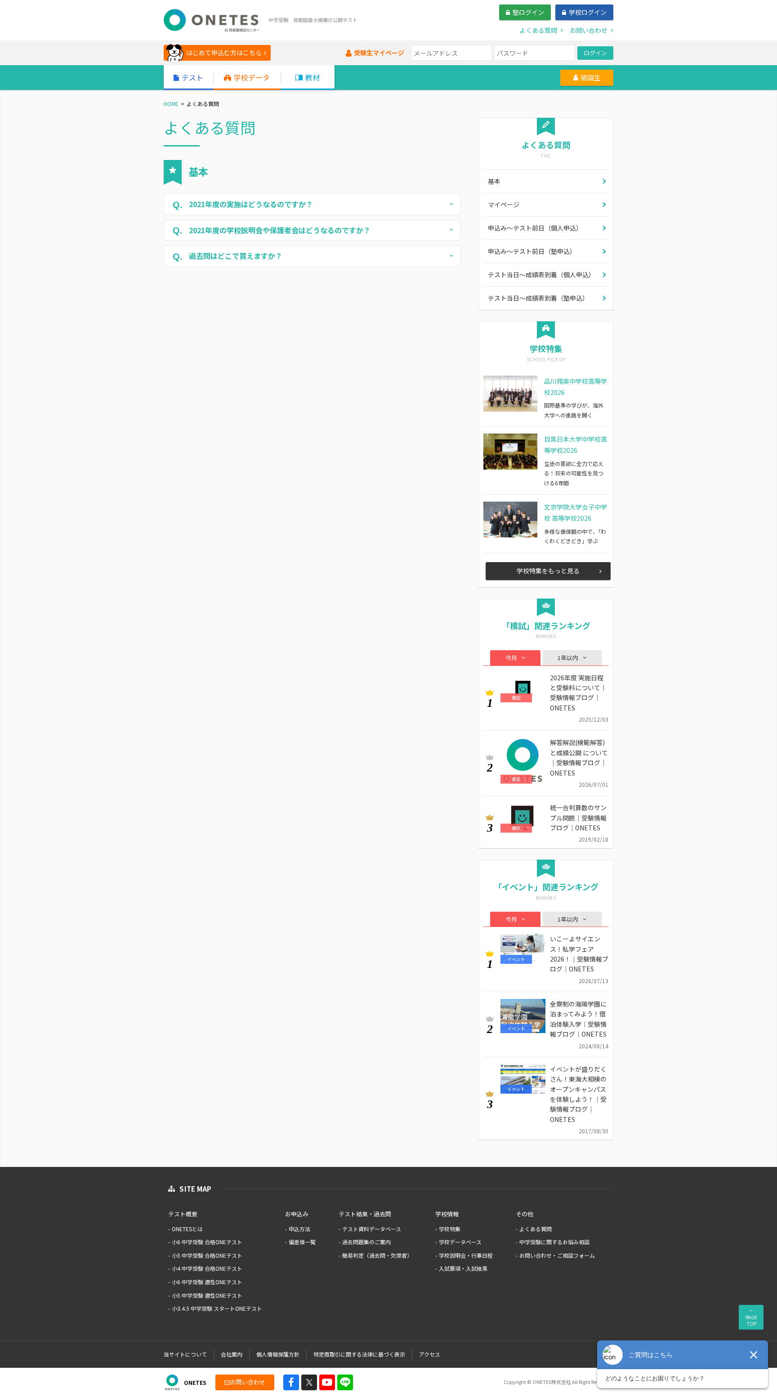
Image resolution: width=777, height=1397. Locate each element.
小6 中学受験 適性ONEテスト (207, 1282)
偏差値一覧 (302, 1242)
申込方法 (299, 1229)
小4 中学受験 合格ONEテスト (207, 1268)
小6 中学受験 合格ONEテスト (207, 1242)
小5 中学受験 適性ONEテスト (207, 1295)
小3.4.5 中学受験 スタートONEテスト (217, 1308)
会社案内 (231, 1354)
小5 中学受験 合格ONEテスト (207, 1255)
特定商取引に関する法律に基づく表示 (359, 1354)
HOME (171, 103)
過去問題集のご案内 (366, 1242)
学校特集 (449, 1229)
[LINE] (345, 1382)
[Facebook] (291, 1382)
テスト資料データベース (371, 1229)
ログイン (595, 53)
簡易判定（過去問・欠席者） (377, 1255)
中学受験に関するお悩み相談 (554, 1242)
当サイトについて (185, 1354)
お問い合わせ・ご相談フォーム (557, 1255)
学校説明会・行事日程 (466, 1255)
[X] (309, 1382)
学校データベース (460, 1242)
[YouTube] (327, 1382)
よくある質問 (535, 1229)
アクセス (429, 1354)
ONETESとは (187, 1229)
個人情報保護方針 (277, 1354)
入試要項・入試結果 (463, 1268)
